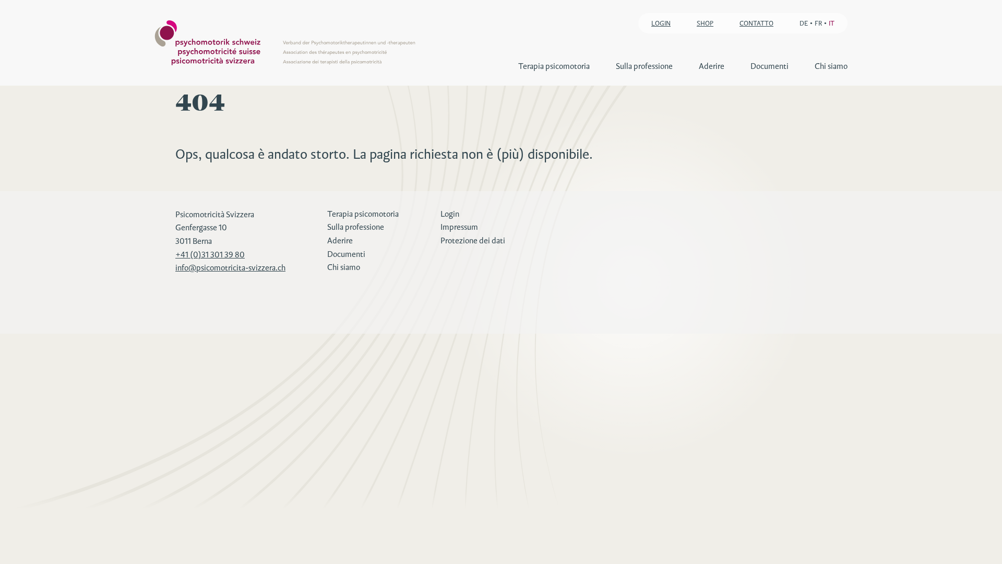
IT (831, 23)
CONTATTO (756, 23)
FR (818, 23)
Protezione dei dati (472, 240)
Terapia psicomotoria (554, 66)
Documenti (769, 66)
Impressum (459, 226)
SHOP (705, 23)
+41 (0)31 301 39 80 (210, 254)
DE (804, 23)
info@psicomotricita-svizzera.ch (230, 267)
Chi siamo (831, 66)
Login (449, 213)
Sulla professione (644, 66)
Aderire (711, 66)
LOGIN (661, 23)
